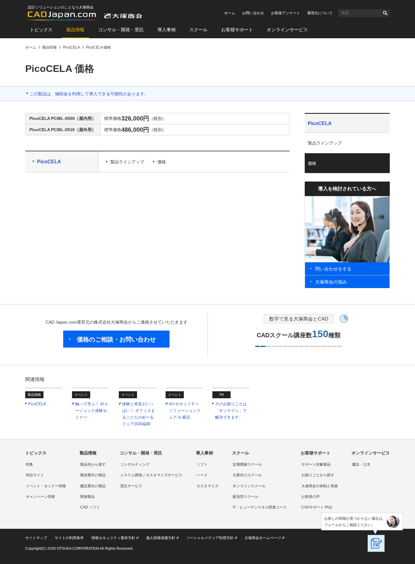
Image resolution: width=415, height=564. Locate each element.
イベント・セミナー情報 (46, 486)
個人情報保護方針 (160, 538)
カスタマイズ (207, 486)
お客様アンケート (285, 13)
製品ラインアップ (127, 161)
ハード (202, 475)
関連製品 (87, 496)
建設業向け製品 (93, 486)
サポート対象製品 (316, 464)
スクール (198, 29)
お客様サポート (237, 29)
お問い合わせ (253, 13)
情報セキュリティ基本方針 (113, 538)
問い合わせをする (333, 268)
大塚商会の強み (331, 281)
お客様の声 (310, 496)
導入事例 (166, 29)
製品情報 (75, 29)
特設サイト (35, 475)
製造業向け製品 (93, 475)
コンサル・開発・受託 (121, 29)
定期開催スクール (247, 464)
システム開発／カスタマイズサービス (151, 475)
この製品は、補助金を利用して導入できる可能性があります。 (89, 93)
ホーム (229, 13)
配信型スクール (245, 496)
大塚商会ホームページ (263, 538)
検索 (385, 13)
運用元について (320, 13)
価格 (161, 161)
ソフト (202, 464)
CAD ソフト (90, 507)
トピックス (41, 29)
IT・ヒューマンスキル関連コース (260, 507)
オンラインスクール (249, 486)
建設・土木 (361, 464)
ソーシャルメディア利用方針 (210, 538)
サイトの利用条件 (69, 538)
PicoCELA (49, 161)
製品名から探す (93, 464)
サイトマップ (36, 538)
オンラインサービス (287, 29)
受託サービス (131, 486)
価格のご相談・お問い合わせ (116, 339)
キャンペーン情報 (40, 496)
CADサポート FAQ (316, 507)
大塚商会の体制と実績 (319, 486)
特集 (29, 464)
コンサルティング (134, 464)
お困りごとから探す (317, 475)
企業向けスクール (247, 475)
